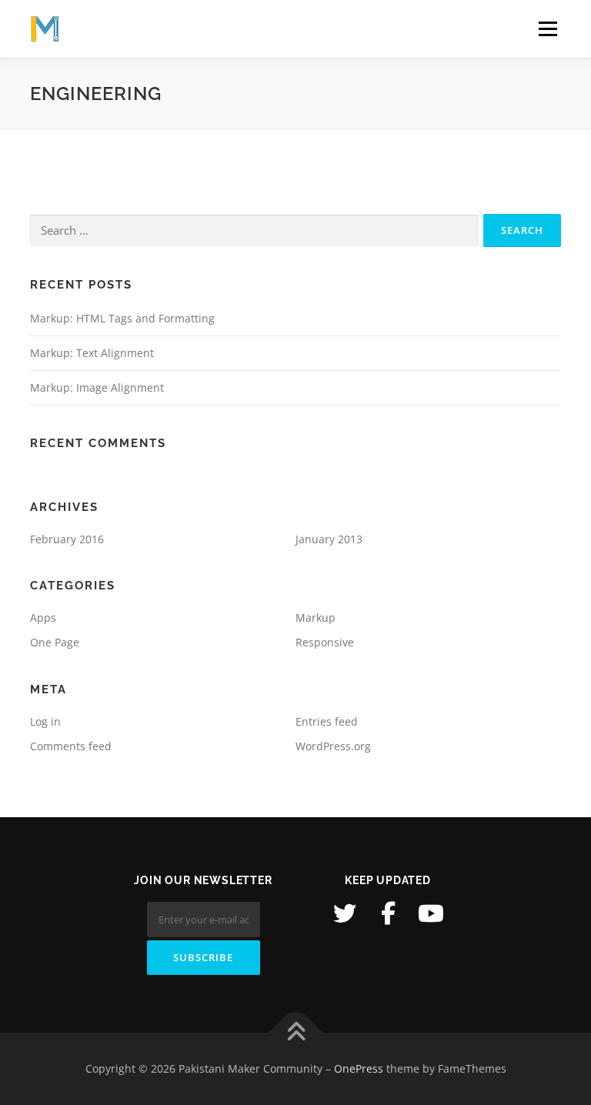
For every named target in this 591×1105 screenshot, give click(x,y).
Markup (316, 617)
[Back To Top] (296, 1033)
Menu (547, 28)
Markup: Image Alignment (97, 387)
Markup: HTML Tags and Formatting (122, 318)
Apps (43, 617)
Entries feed (327, 721)
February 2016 (67, 539)
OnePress (358, 1068)
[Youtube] (430, 913)
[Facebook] (387, 913)
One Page (54, 642)
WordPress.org (333, 746)
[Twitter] (344, 913)
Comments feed (71, 746)
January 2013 (329, 539)
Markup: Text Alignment (92, 353)
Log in (45, 721)
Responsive (325, 642)
